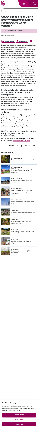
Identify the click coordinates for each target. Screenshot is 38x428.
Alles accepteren (19, 414)
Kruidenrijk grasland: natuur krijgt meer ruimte (22, 232)
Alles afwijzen (19, 424)
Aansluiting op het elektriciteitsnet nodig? (22, 202)
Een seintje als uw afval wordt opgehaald (21, 242)
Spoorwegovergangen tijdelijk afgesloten (21, 251)
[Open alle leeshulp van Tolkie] (31, 41)
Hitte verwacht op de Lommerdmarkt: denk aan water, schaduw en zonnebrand (23, 191)
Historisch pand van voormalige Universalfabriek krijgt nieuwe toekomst (23, 170)
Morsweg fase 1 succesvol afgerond (23, 212)
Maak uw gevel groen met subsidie (23, 160)
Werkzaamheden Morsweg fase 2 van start (22, 181)
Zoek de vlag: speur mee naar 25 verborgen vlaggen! (22, 222)
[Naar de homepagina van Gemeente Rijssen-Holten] (3, 3)
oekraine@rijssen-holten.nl (21, 140)
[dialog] (19, 414)
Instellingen (19, 419)
